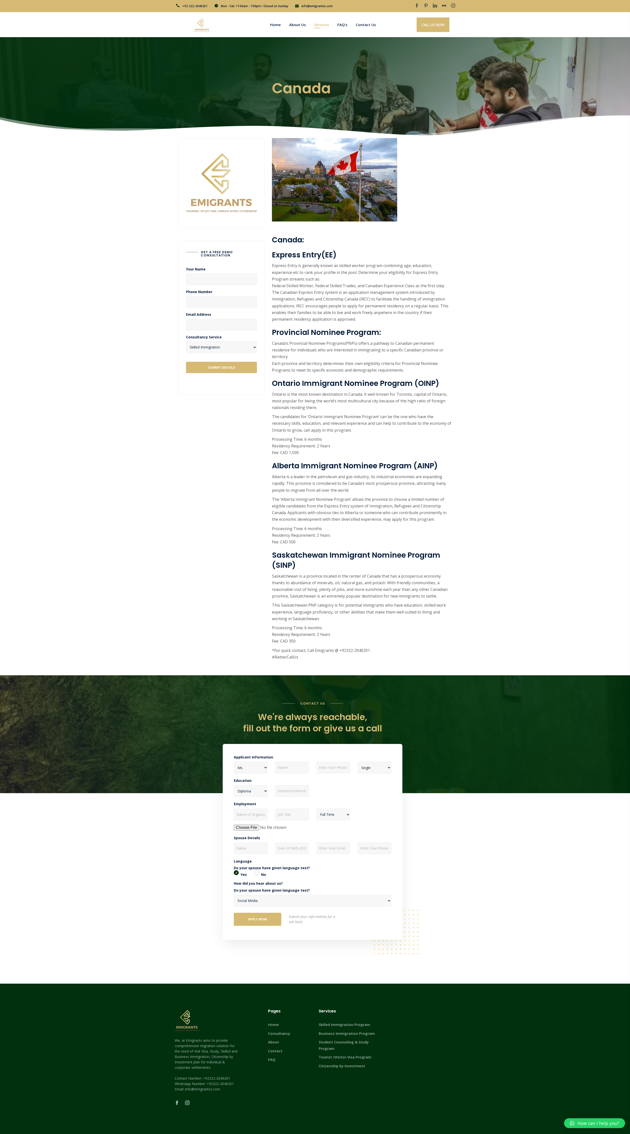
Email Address (198, 314)
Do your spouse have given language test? (272, 868)
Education (243, 780)
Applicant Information (253, 757)
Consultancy (279, 1033)
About (273, 1042)
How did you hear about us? (258, 883)
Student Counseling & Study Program (344, 1045)
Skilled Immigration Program (344, 1024)
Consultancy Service (204, 337)
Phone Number (199, 292)
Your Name (195, 269)
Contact (275, 1050)
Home (273, 1024)
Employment (245, 804)
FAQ (271, 1059)
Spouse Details (247, 838)
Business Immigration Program (347, 1033)
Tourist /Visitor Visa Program (345, 1057)
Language (243, 861)
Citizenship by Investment (342, 1065)
